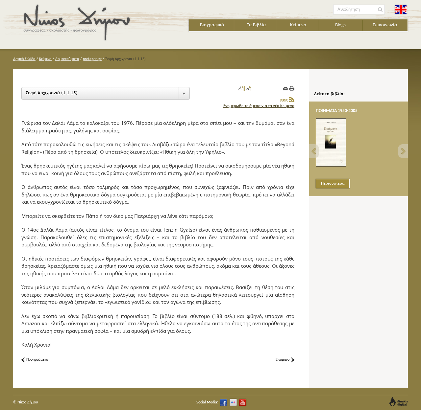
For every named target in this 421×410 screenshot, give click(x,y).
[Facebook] (224, 402)
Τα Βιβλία (256, 25)
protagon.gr (92, 59)
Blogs (340, 25)
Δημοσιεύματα (67, 59)
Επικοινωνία (385, 25)
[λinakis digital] (398, 401)
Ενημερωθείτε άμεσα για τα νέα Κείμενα (258, 106)
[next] (403, 151)
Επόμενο (282, 360)
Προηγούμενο (37, 360)
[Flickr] (233, 402)
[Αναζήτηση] (380, 9)
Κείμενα (298, 25)
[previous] (314, 151)
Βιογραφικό (212, 25)
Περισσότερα (332, 183)
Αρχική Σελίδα (24, 59)
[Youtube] (243, 402)
